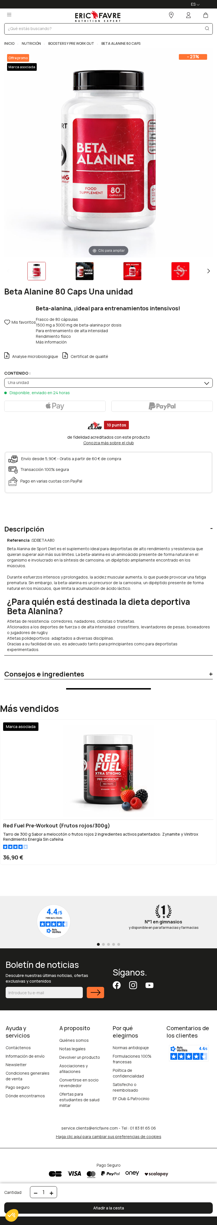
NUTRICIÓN (31, 43)
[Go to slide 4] (113, 944)
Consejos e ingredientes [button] (44, 674)
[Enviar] (95, 996)
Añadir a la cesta (108, 1208)
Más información (51, 342)
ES (193, 4)
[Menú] (9, 13)
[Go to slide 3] (108, 944)
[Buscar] (207, 29)
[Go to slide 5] (118, 944)
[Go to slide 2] (103, 944)
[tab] (108, 525)
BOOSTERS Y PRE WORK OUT (71, 43)
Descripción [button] (24, 529)
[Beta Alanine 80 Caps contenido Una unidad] (36, 271)
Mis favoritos (24, 322)
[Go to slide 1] (98, 944)
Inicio (9, 43)
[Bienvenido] (97, 16)
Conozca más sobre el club (108, 442)
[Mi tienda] (171, 15)
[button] (12, 1215)
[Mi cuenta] (188, 15)
